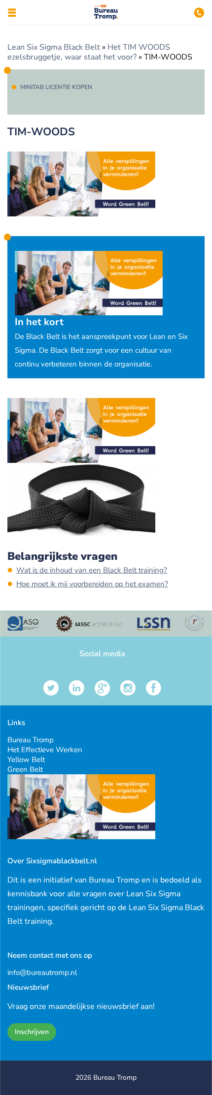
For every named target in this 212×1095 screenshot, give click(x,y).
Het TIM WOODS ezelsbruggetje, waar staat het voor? (88, 52)
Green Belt (25, 769)
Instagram (128, 688)
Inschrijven (32, 1031)
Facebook (153, 688)
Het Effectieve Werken (44, 750)
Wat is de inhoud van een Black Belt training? (91, 570)
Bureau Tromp (30, 740)
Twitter (51, 688)
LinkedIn (77, 688)
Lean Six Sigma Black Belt (53, 47)
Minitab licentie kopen (56, 87)
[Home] (106, 17)
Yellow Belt (26, 759)
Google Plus (102, 688)
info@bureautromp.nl (42, 972)
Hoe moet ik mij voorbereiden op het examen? (92, 584)
